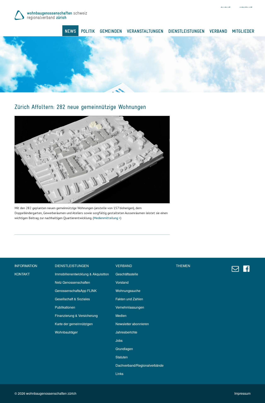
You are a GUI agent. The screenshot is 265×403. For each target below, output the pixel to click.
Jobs (119, 340)
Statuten (122, 357)
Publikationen (65, 307)
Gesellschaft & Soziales (72, 299)
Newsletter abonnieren (132, 323)
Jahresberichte (126, 332)
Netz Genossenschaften (72, 282)
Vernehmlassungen (130, 307)
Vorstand (122, 282)
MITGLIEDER (243, 31)
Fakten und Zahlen (129, 299)
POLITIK (88, 31)
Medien (121, 315)
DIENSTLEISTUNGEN (186, 31)
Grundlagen (124, 348)
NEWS (70, 31)
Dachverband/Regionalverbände (140, 365)
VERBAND (218, 31)
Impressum (242, 393)
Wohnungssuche (128, 290)
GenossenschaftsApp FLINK (76, 290)
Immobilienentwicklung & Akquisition (82, 274)
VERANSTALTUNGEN (145, 31)
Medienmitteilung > (107, 218)
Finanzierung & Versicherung (76, 315)
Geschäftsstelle (127, 274)
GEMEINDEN (111, 31)
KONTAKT (22, 274)
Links (119, 373)
